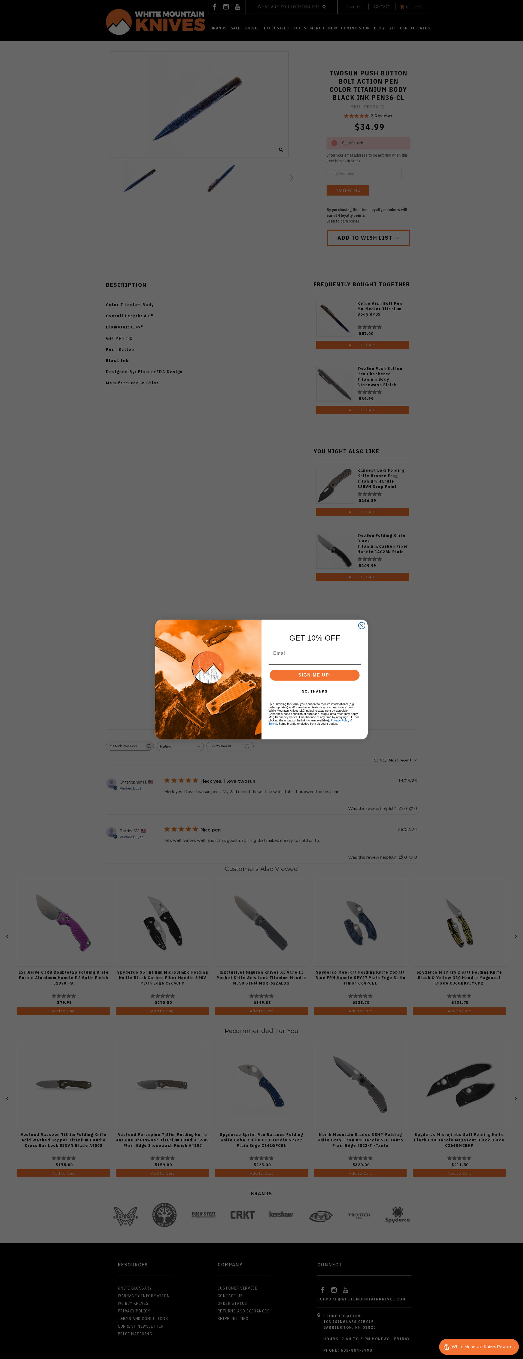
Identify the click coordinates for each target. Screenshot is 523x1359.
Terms (273, 723)
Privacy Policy (340, 720)
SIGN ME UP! (314, 675)
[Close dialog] (361, 625)
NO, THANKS (315, 691)
